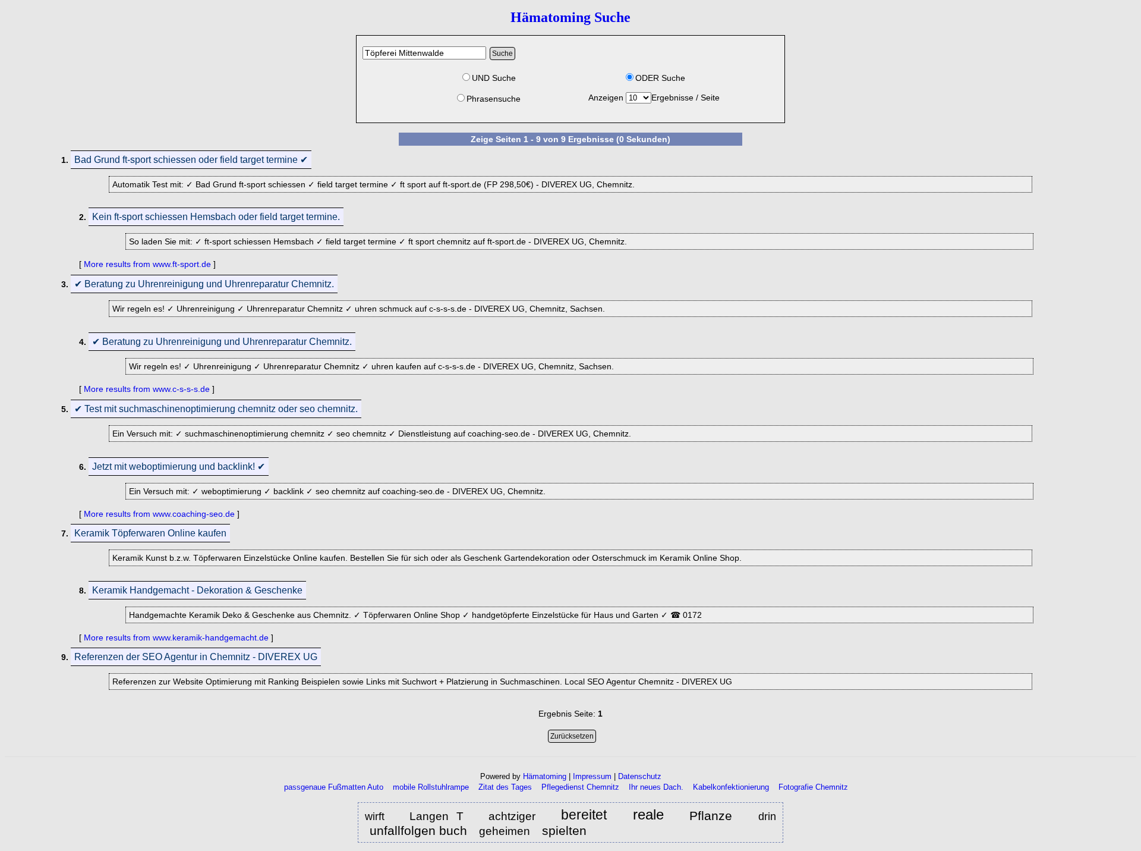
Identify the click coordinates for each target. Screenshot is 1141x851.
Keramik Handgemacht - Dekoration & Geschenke (197, 590)
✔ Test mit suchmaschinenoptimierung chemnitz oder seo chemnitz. (216, 409)
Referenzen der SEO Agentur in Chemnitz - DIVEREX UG (195, 657)
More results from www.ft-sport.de (147, 264)
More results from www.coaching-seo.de (159, 514)
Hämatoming (544, 776)
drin (767, 816)
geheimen (504, 831)
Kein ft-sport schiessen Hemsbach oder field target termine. (216, 217)
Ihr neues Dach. (656, 787)
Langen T (436, 816)
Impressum (592, 776)
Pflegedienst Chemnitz (580, 787)
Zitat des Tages (505, 787)
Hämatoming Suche (570, 17)
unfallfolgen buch (418, 830)
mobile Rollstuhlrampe (431, 787)
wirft (378, 816)
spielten (564, 830)
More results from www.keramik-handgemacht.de (176, 637)
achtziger (515, 816)
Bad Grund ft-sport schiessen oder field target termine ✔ (191, 160)
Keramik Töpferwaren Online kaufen (150, 533)
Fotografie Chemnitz (813, 787)
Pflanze (714, 815)
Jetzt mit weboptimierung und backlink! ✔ (178, 466)
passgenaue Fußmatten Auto (333, 787)
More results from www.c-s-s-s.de (147, 389)
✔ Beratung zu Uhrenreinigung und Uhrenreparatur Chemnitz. (204, 284)
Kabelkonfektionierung (731, 787)
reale (648, 815)
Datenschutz (639, 776)
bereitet (584, 815)
